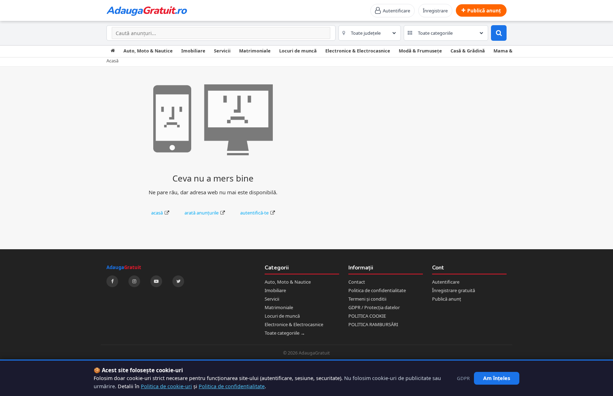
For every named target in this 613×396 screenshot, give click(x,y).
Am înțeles (496, 378)
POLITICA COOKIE (367, 316)
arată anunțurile (201, 213)
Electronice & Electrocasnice (357, 51)
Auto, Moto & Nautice (148, 51)
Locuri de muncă (298, 51)
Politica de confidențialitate (232, 386)
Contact (356, 282)
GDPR (463, 378)
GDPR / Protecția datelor (374, 307)
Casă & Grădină (468, 51)
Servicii (222, 51)
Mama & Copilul (511, 51)
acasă (157, 213)
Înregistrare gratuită (453, 290)
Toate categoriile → (285, 333)
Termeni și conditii (367, 299)
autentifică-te (254, 213)
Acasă (112, 60)
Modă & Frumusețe (420, 51)
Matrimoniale (255, 51)
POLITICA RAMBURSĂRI (373, 324)
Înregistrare (435, 10)
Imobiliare (193, 51)
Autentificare (445, 282)
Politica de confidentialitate (377, 290)
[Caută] (499, 33)
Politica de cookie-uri (166, 386)
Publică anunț (446, 299)
